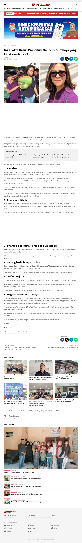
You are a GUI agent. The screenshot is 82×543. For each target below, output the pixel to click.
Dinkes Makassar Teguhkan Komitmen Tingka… (27, 502)
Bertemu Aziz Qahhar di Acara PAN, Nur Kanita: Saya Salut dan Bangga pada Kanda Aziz (21, 347)
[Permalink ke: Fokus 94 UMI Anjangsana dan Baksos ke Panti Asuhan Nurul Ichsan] (41, 448)
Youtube (32, 528)
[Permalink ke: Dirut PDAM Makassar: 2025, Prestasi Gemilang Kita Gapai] (15, 391)
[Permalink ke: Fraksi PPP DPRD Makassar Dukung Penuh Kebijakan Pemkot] (41, 368)
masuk (13, 419)
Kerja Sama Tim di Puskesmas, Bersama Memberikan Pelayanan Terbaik (37, 14)
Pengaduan (32, 515)
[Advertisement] (41, 121)
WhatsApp (56, 525)
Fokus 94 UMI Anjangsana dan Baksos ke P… (19, 472)
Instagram (9, 528)
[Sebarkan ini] (62, 59)
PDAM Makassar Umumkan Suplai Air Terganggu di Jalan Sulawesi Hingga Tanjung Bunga (65, 376)
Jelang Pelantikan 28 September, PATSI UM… (26, 494)
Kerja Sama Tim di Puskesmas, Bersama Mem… (27, 486)
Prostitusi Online (10, 332)
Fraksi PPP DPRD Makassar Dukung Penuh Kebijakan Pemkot (40, 378)
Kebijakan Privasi (10, 515)
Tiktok (55, 528)
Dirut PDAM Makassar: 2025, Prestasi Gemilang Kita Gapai (14, 402)
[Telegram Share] (71, 59)
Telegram (9, 531)
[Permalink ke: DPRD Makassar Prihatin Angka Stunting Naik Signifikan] (66, 390)
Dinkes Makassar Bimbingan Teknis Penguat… (27, 479)
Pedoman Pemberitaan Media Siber (39, 518)
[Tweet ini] (67, 59)
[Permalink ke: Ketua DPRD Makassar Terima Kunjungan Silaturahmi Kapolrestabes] (15, 366)
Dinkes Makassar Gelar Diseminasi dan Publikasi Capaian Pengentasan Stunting (40, 403)
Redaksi (54, 515)
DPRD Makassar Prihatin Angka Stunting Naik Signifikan (65, 401)
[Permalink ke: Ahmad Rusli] (6, 59)
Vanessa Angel (22, 332)
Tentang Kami (8, 518)
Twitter (32, 525)
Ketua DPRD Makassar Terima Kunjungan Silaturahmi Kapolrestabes (14, 376)
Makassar (7, 470)
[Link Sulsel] (41, 5)
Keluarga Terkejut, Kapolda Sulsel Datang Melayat (63, 346)
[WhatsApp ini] (76, 59)
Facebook (9, 525)
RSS (31, 531)
